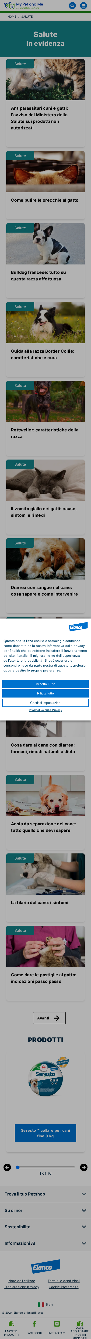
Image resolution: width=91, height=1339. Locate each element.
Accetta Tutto (45, 684)
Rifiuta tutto (45, 693)
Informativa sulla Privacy (45, 710)
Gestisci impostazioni (45, 703)
